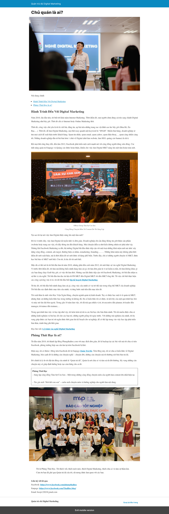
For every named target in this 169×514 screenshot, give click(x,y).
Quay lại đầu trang (130, 502)
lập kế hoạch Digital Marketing (84, 279)
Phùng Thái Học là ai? (42, 105)
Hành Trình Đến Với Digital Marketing (49, 101)
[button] (135, 424)
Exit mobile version (84, 510)
